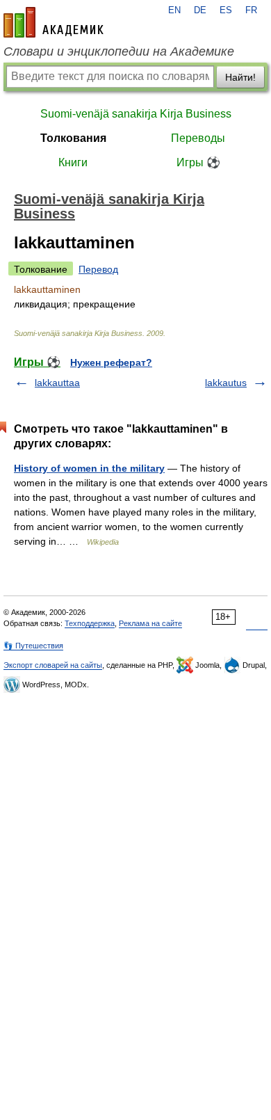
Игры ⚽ (198, 162)
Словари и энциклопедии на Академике (118, 51)
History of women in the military (89, 468)
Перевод (98, 269)
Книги (73, 162)
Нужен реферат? (111, 362)
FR (251, 10)
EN (174, 10)
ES (226, 10)
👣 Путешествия (33, 645)
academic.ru (53, 22)
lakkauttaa (57, 382)
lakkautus (226, 382)
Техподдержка (90, 623)
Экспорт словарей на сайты (52, 665)
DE (200, 10)
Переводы (198, 138)
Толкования (73, 138)
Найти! (240, 77)
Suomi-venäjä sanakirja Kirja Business (135, 114)
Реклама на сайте (150, 623)
